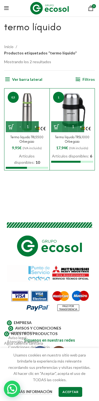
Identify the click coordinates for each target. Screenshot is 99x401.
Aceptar (70, 392)
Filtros (88, 79)
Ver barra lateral (27, 79)
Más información (34, 391)
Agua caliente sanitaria (23, 343)
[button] (12, 389)
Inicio (9, 46)
